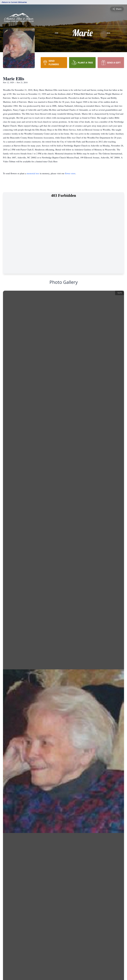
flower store (70, 173)
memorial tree (33, 173)
